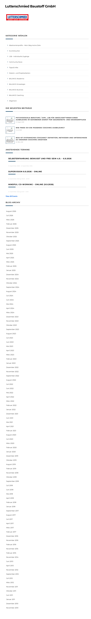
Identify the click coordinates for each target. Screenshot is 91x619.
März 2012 (10, 582)
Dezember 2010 (12, 604)
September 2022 (12, 376)
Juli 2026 (9, 215)
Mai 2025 (9, 253)
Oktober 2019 (11, 460)
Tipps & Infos (13, 67)
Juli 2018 (9, 485)
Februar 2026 (11, 224)
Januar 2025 (11, 270)
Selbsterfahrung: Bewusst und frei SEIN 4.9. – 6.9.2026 (39, 159)
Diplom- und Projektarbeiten (19, 73)
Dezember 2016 (12, 536)
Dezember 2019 (12, 456)
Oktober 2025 (11, 237)
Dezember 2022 (12, 367)
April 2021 (10, 426)
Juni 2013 (9, 561)
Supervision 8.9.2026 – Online (25, 172)
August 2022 (11, 380)
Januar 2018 (10, 507)
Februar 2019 (11, 469)
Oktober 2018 (11, 477)
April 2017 (10, 523)
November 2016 (12, 540)
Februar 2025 (11, 266)
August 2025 (11, 245)
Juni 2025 (10, 249)
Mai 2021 (9, 422)
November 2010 (12, 608)
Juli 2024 (9, 296)
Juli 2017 (9, 519)
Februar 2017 (11, 532)
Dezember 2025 (12, 228)
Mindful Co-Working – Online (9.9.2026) (31, 184)
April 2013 (10, 566)
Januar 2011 (10, 599)
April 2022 (10, 397)
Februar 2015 (11, 553)
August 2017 (11, 515)
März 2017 (10, 528)
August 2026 (11, 211)
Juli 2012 (9, 578)
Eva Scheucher (14, 51)
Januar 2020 (11, 452)
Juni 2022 (10, 388)
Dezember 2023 (12, 317)
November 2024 (12, 279)
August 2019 (11, 464)
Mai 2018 (9, 494)
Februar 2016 (11, 545)
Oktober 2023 (11, 325)
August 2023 (11, 334)
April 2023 (10, 350)
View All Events (11, 196)
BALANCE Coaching (16, 95)
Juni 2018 (9, 490)
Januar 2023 (11, 363)
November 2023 (12, 321)
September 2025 (12, 241)
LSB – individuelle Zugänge (19, 56)
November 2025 (12, 232)
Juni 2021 (9, 418)
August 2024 (11, 291)
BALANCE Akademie (16, 78)
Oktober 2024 (11, 283)
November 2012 (12, 570)
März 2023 (10, 355)
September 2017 (12, 511)
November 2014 (12, 557)
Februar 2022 (11, 405)
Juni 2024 (10, 300)
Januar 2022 (11, 410)
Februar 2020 (11, 447)
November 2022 (12, 372)
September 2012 (12, 574)
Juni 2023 (10, 342)
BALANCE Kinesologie (17, 84)
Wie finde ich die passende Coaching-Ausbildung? (40, 128)
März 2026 (10, 220)
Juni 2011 (9, 595)
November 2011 (12, 587)
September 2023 (12, 329)
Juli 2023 (9, 338)
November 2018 (12, 473)
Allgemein (13, 101)
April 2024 (10, 308)
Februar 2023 (11, 359)
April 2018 (10, 498)
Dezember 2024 (12, 275)
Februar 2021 (11, 431)
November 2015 (12, 549)
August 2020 (11, 435)
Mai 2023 (9, 346)
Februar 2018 (11, 502)
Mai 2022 (9, 393)
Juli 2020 (9, 439)
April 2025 (10, 258)
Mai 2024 (9, 304)
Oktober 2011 (11, 591)
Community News (15, 62)
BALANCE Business (16, 90)
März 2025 (10, 262)
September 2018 (12, 481)
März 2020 (10, 443)
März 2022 (10, 401)
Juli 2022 (9, 384)
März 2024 (10, 312)
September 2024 (12, 287)
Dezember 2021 (12, 414)
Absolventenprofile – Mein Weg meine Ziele (25, 45)
